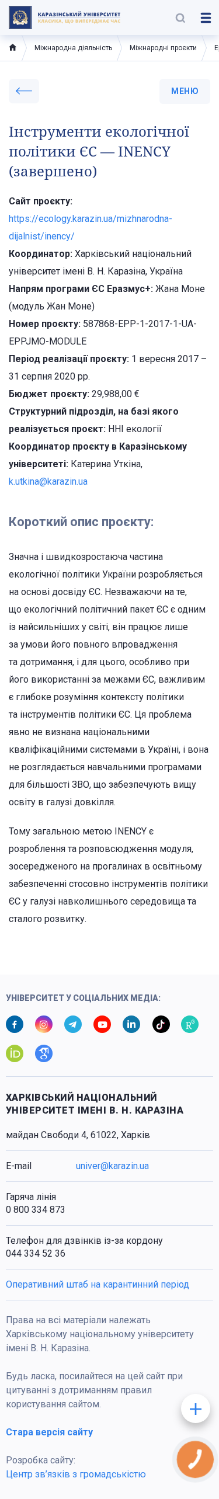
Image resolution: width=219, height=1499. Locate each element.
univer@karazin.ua (112, 1165)
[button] (180, 17)
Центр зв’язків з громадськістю (76, 1474)
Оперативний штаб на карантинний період (97, 1284)
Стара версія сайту (49, 1432)
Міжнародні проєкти (163, 48)
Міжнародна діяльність (73, 48)
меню (185, 91)
